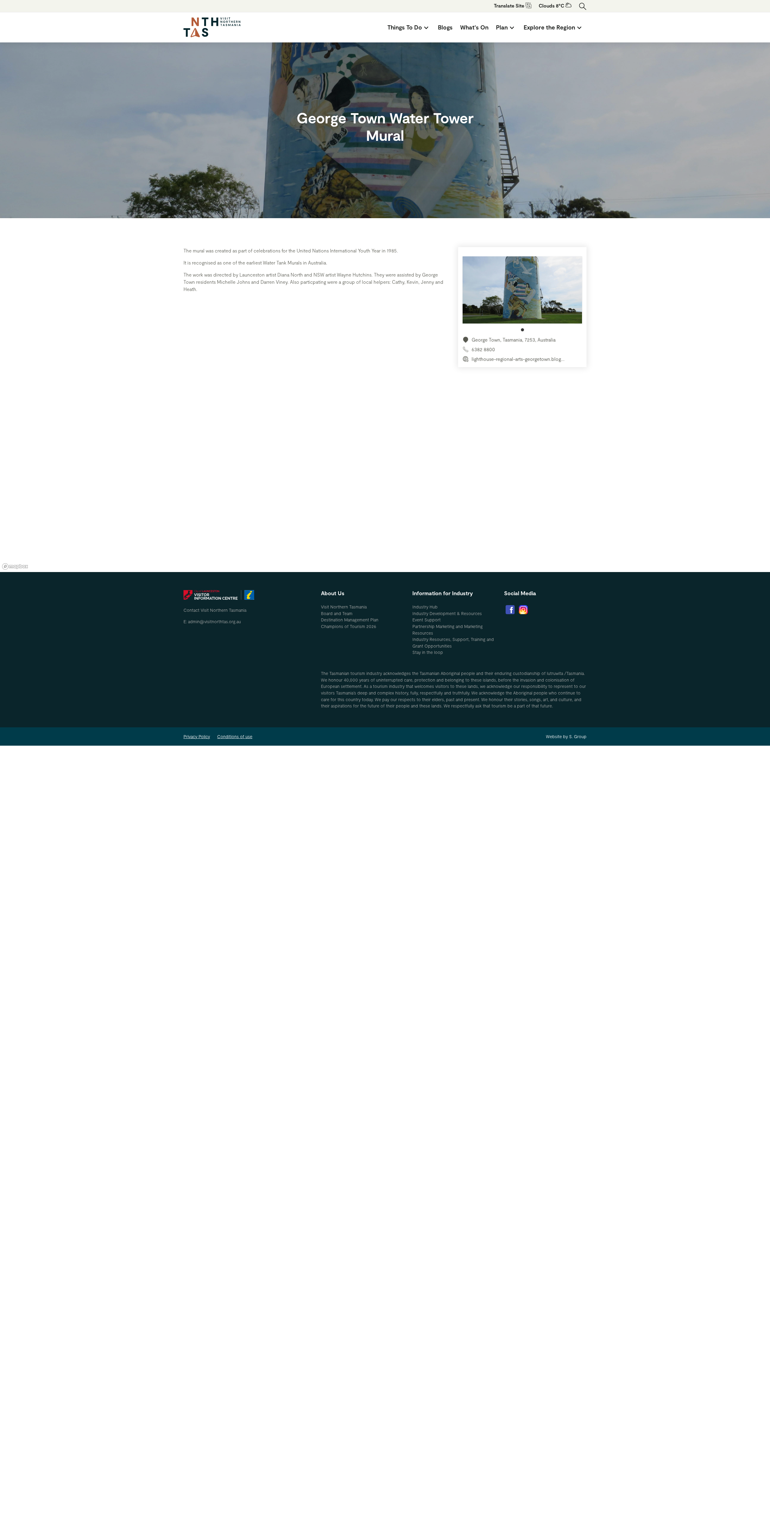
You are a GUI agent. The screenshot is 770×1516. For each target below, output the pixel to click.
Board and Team (337, 613)
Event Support (426, 619)
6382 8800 (483, 349)
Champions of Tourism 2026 (348, 626)
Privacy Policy (196, 736)
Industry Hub (425, 606)
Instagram (523, 610)
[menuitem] (408, 27)
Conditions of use (234, 736)
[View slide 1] (522, 294)
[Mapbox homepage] (15, 566)
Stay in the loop (427, 652)
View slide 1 (522, 329)
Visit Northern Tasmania (344, 606)
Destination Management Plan (349, 619)
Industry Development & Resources (447, 613)
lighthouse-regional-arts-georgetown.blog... (518, 359)
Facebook (510, 610)
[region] (385, 481)
